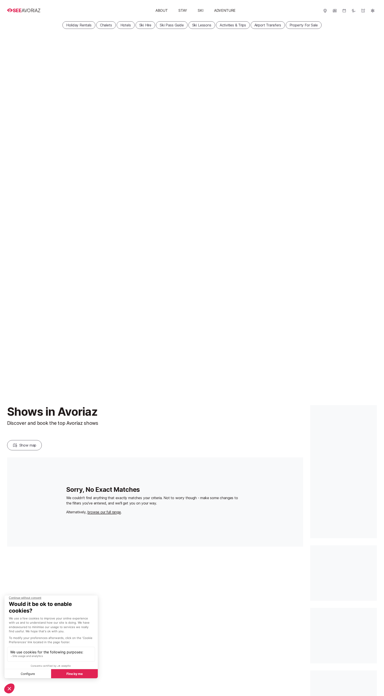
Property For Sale (304, 25)
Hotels (125, 25)
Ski (200, 10)
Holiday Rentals (78, 25)
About (162, 10)
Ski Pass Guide (172, 25)
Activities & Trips (233, 25)
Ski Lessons (201, 25)
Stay (182, 10)
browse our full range (104, 512)
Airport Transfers (267, 25)
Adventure (225, 10)
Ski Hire (145, 25)
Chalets (106, 25)
